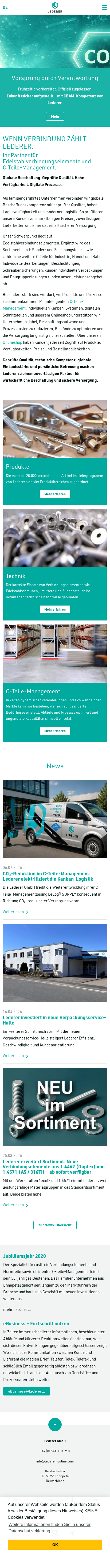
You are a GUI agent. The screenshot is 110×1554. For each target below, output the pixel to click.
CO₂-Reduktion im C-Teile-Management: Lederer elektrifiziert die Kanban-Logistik (48, 876)
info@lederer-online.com (55, 1461)
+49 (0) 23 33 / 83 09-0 (55, 1451)
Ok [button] (55, 1545)
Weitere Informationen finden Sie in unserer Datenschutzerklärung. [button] (50, 1527)
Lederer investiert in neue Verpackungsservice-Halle (54, 1020)
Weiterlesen (13, 911)
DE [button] (5, 7)
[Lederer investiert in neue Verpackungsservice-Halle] (55, 927)
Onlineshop (13, 342)
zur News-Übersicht (55, 1225)
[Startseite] (55, 7)
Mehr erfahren (55, 494)
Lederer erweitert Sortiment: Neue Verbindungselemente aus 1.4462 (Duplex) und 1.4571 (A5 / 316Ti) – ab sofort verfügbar (54, 1166)
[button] (104, 7)
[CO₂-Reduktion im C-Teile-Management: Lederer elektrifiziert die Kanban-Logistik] (55, 783)
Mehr (55, 116)
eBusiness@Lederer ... (26, 1391)
